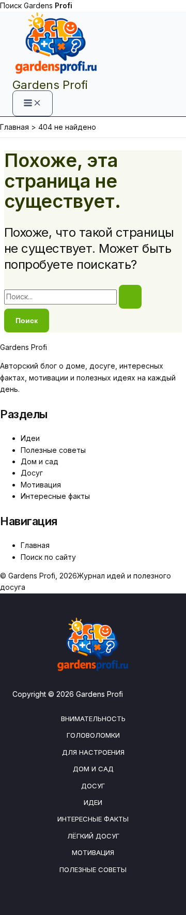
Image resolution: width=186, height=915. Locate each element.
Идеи (30, 438)
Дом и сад (39, 461)
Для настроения (93, 752)
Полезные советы (53, 450)
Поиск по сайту (48, 557)
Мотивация (41, 484)
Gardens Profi (50, 84)
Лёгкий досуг (93, 836)
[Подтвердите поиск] (130, 297)
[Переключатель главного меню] (32, 103)
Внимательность (93, 718)
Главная (35, 545)
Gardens (48, 5)
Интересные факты (55, 496)
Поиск (11, 5)
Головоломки (93, 735)
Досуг (32, 472)
